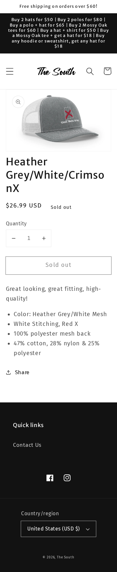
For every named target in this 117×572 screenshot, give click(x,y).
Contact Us (27, 445)
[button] (10, 71)
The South (65, 557)
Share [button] (22, 372)
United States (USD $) (53, 529)
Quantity (16, 223)
